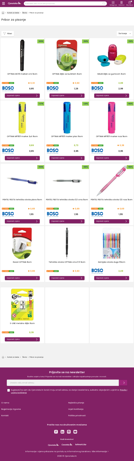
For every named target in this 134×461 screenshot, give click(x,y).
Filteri (9, 33)
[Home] (3, 13)
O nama (5, 402)
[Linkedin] (62, 432)
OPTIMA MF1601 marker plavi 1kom (67, 136)
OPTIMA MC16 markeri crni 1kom (22, 74)
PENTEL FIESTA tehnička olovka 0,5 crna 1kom (67, 199)
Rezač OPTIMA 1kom (22, 262)
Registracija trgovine (11, 409)
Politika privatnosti (77, 415)
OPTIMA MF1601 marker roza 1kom (111, 136)
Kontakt (5, 415)
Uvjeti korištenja (75, 409)
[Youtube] (75, 432)
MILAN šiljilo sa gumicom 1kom (111, 74)
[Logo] (14, 3)
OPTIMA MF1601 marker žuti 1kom (22, 136)
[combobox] (124, 33)
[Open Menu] (3, 3)
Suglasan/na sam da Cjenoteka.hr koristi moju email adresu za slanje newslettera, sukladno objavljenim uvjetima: (69, 391)
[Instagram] (69, 432)
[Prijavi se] (123, 383)
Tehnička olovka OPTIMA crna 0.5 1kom (67, 262)
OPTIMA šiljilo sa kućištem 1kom (67, 74)
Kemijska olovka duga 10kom (111, 262)
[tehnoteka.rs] (80, 444)
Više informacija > (100, 451)
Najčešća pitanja (76, 402)
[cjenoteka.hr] (53, 445)
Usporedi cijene (13, 95)
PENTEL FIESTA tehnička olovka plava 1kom (22, 199)
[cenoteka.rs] (67, 444)
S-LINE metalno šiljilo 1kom (22, 323)
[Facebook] (56, 432)
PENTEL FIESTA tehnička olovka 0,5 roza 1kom (111, 199)
